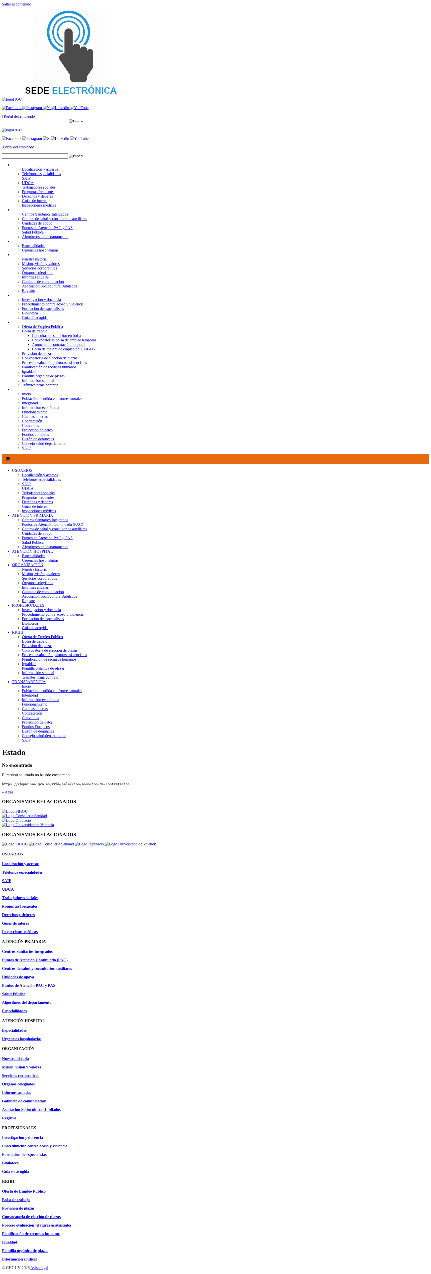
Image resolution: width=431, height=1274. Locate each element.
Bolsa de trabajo (34, 641)
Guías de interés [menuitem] (34, 201)
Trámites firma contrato (40, 677)
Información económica (40, 700)
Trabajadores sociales (38, 493)
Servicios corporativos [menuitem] (39, 268)
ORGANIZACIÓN (27, 565)
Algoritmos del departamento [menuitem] (45, 237)
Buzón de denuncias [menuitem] (38, 439)
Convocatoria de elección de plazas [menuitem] (49, 358)
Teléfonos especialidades (41, 479)
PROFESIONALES (28, 605)
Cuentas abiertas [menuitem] (35, 416)
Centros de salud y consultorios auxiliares (54, 529)
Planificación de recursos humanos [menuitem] (49, 367)
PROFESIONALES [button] (28, 295)
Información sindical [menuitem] (38, 380)
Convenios (30, 718)
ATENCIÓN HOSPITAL (32, 551)
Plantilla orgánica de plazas (43, 668)
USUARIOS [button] (22, 165)
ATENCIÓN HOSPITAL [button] (32, 241)
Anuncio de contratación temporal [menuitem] (58, 344)
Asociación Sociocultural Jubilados (49, 596)
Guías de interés (34, 506)
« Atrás (7, 792)
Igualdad (29, 664)
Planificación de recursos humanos (49, 659)
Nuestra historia (34, 569)
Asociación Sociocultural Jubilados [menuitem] (49, 286)
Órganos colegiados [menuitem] (37, 272)
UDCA (28, 488)
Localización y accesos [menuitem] (40, 169)
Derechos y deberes (37, 502)
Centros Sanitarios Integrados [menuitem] (45, 214)
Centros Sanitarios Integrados (45, 520)
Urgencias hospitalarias (40, 560)
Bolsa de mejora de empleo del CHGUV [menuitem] (64, 349)
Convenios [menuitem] (30, 425)
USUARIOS (22, 470)
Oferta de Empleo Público (42, 637)
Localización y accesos (40, 475)
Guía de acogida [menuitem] (35, 317)
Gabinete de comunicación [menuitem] (43, 281)
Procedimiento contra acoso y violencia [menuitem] (53, 304)
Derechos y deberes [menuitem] (37, 196)
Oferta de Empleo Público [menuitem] (42, 326)
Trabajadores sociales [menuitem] (38, 187)
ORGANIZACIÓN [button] (27, 255)
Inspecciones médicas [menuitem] (39, 205)
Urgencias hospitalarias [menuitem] (40, 250)
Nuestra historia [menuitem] (34, 259)
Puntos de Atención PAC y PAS (47, 538)
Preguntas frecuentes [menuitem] (38, 192)
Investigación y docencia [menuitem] (41, 299)
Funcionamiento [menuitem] (34, 412)
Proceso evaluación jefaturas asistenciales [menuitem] (54, 362)
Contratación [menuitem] (32, 421)
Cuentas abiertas (35, 709)
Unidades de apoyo (37, 533)
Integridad (30, 695)
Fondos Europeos (36, 727)
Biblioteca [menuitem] (30, 313)
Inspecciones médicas (39, 511)
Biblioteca (30, 623)
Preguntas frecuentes (38, 497)
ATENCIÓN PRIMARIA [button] (32, 210)
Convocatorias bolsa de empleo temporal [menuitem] (64, 340)
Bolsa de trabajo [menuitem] (34, 331)
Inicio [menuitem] (26, 394)
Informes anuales (35, 587)
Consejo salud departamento (44, 736)
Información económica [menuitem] (40, 407)
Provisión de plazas (37, 646)
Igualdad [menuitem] (29, 371)
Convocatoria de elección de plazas (49, 650)
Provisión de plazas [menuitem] (37, 353)
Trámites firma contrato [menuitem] (40, 385)
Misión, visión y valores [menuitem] (41, 263)
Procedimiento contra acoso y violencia (53, 614)
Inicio (26, 686)
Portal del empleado (19, 116)
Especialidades (33, 556)
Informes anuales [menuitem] (35, 277)
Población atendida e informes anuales (52, 691)
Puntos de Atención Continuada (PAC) (52, 524)
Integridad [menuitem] (30, 403)
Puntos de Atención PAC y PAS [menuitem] (47, 228)
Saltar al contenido (16, 4)
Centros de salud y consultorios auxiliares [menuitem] (54, 219)
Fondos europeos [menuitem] (35, 434)
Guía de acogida (35, 628)
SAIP (26, 484)
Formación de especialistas (43, 619)
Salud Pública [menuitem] (33, 232)
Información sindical (38, 673)
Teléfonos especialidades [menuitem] (41, 174)
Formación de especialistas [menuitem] (43, 308)
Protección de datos (37, 722)
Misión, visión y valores (41, 574)
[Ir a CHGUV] (12, 99)
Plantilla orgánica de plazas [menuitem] (43, 376)
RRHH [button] (17, 322)
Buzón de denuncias (38, 731)
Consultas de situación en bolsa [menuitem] (56, 335)
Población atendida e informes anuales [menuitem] (52, 398)
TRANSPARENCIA (29, 682)
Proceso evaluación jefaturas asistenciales (54, 655)
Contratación (32, 713)
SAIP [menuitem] (26, 178)
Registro (28, 601)
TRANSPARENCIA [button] (29, 389)
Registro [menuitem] (28, 290)
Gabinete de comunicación (43, 592)
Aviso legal (39, 1268)
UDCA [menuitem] (28, 183)
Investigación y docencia (41, 610)
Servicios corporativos (39, 578)
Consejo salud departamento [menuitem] (44, 443)
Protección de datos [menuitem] (37, 430)
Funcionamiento (34, 704)
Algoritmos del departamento (45, 547)
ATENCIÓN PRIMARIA (32, 515)
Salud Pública (33, 542)
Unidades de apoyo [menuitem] (37, 223)
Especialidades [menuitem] (33, 246)
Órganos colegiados (37, 583)
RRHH (17, 632)
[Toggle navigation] (8, 459)
